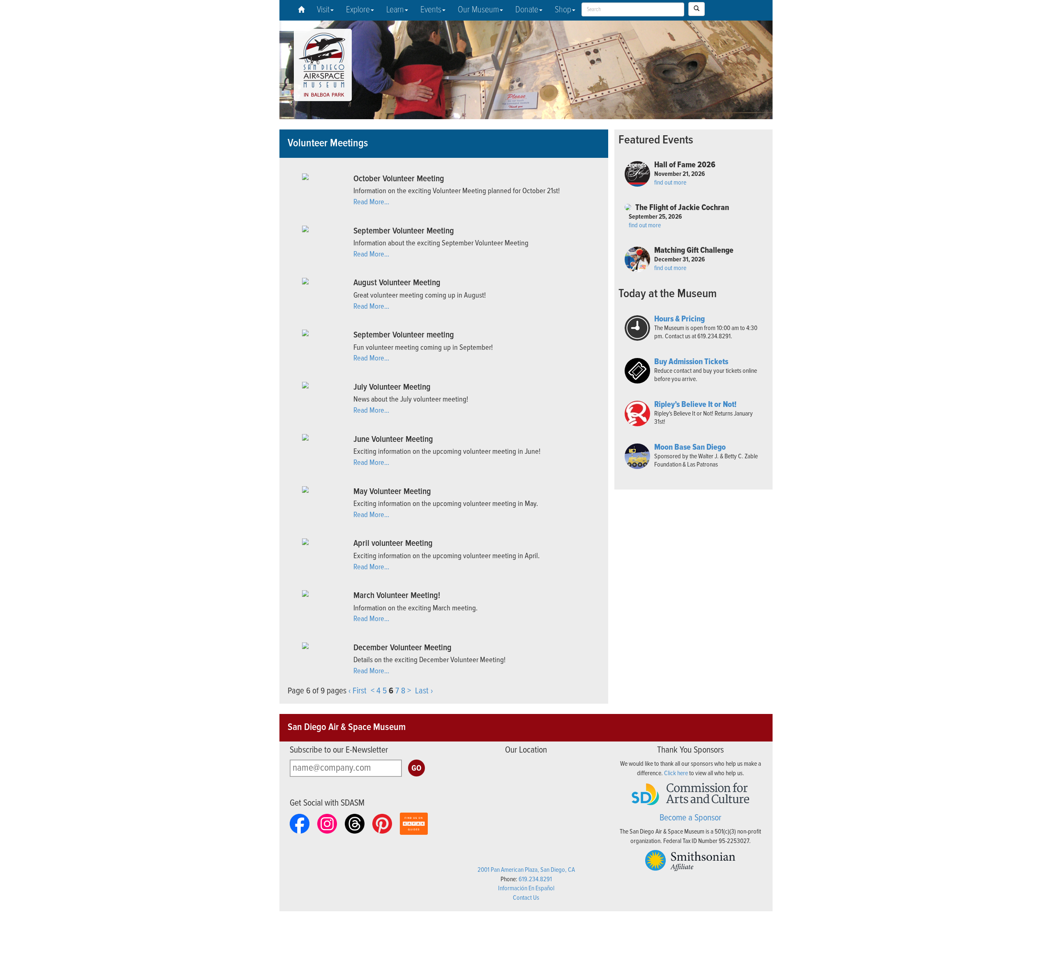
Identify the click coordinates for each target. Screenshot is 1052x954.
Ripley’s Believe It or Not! (695, 405)
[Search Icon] (696, 9)
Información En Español (526, 888)
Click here (676, 773)
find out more (670, 182)
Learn (395, 10)
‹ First (357, 691)
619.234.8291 (535, 879)
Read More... (371, 202)
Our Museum (478, 10)
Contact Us (526, 898)
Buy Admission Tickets (691, 362)
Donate (526, 10)
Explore (358, 10)
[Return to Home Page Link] (301, 10)
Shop (563, 10)
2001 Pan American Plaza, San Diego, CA (526, 870)
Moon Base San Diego (690, 447)
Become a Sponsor (690, 818)
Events (430, 10)
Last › (424, 691)
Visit (323, 10)
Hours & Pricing (679, 319)
